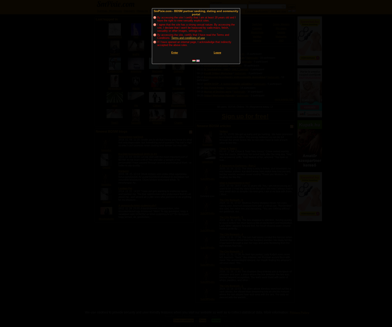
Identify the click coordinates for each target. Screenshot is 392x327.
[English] (198, 61)
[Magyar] (194, 61)
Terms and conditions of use (188, 37)
